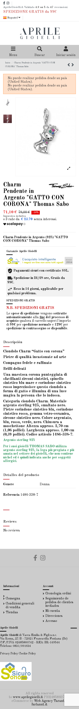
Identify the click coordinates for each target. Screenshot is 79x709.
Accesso (51, 621)
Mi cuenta (52, 611)
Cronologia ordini (58, 593)
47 (52, 7)
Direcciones (54, 616)
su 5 (40, 7)
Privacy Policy (9, 653)
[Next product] (72, 65)
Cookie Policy (27, 653)
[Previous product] (69, 65)
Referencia (11, 495)
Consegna (13, 598)
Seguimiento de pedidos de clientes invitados (59, 602)
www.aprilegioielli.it (28, 697)
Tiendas (12, 612)
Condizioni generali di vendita (20, 605)
